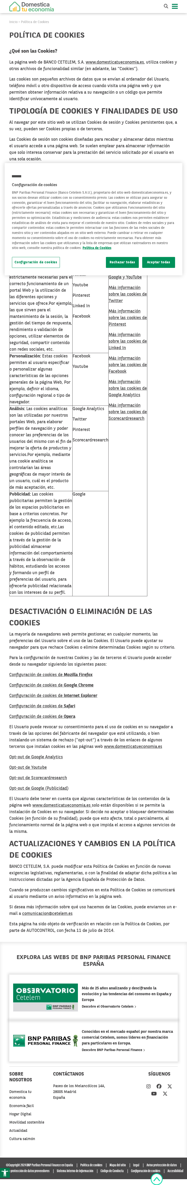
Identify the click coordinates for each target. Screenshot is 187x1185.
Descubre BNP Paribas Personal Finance (112, 1050)
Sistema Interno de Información (75, 1171)
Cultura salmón (22, 1139)
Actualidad (18, 1131)
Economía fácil (21, 1106)
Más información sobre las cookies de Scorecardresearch (128, 412)
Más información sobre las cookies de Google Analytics (128, 388)
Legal (136, 1165)
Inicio (13, 22)
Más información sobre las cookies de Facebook (128, 365)
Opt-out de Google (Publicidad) (38, 788)
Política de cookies (91, 1165)
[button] (5, 1173)
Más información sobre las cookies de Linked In (128, 341)
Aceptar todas (158, 262)
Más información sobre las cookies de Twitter (128, 294)
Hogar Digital (20, 1114)
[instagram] (148, 1087)
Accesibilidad (175, 1171)
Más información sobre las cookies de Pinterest (128, 318)
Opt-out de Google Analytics (36, 757)
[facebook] (159, 1087)
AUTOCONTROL (41, 930)
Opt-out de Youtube (28, 767)
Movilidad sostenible (26, 1123)
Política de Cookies (35, 22)
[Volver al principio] (157, 1179)
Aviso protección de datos (162, 1165)
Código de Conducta (112, 1171)
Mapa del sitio (118, 1165)
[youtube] (154, 1094)
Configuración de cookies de (51, 675)
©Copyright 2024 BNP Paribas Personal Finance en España (39, 1165)
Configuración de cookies (36, 262)
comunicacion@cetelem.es (47, 914)
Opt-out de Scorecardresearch (38, 778)
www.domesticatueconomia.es (115, 62)
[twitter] (169, 1087)
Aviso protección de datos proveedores (26, 1171)
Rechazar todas (122, 262)
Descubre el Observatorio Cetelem (108, 1006)
